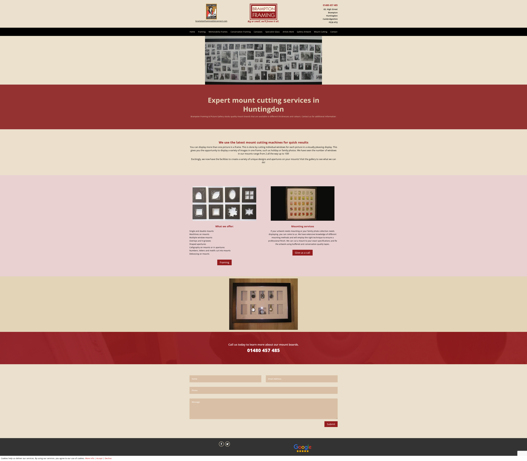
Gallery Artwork (304, 32)
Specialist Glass (272, 32)
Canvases (258, 32)
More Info (89, 458)
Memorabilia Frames (218, 32)
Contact (333, 32)
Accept (99, 458)
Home (192, 32)
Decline (108, 458)
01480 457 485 (330, 5)
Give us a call (302, 252)
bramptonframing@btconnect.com (211, 21)
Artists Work (288, 32)
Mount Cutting (320, 32)
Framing (202, 32)
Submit (331, 424)
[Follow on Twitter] (227, 444)
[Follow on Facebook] (221, 444)
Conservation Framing (241, 32)
